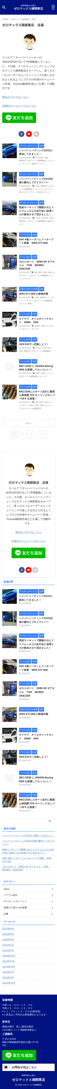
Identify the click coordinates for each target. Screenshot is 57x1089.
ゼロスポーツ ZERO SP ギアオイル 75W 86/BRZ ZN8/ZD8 (37, 265)
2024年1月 (8, 977)
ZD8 (45, 272)
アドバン (49, 373)
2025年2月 (8, 944)
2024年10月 (8, 966)
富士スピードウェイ (27, 192)
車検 (30, 303)
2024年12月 (8, 955)
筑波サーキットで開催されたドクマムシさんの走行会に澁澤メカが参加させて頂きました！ (36, 211)
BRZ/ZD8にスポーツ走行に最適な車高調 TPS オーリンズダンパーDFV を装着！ (37, 395)
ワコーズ (23, 303)
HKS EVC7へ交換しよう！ (34, 344)
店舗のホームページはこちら (19, 105)
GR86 (37, 326)
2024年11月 (8, 961)
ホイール (43, 376)
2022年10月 (8, 982)
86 (36, 272)
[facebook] (21, 134)
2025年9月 (8, 928)
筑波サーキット (38, 163)
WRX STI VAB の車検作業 (33, 293)
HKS (49, 348)
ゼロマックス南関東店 (28, 8)
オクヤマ (35, 329)
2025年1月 (8, 950)
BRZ (40, 272)
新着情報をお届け (28, 1075)
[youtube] (29, 134)
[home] (36, 134)
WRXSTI (22, 160)
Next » (29, 423)
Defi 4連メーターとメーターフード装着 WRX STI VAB (26, 860)
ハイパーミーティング (42, 189)
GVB (38, 218)
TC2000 (39, 157)
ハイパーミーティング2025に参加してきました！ (28, 835)
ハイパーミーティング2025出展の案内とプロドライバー (28, 842)
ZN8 (50, 272)
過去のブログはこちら (15, 97)
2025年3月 (8, 939)
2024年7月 (8, 972)
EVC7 (38, 348)
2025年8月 (8, 934)
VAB (46, 157)
